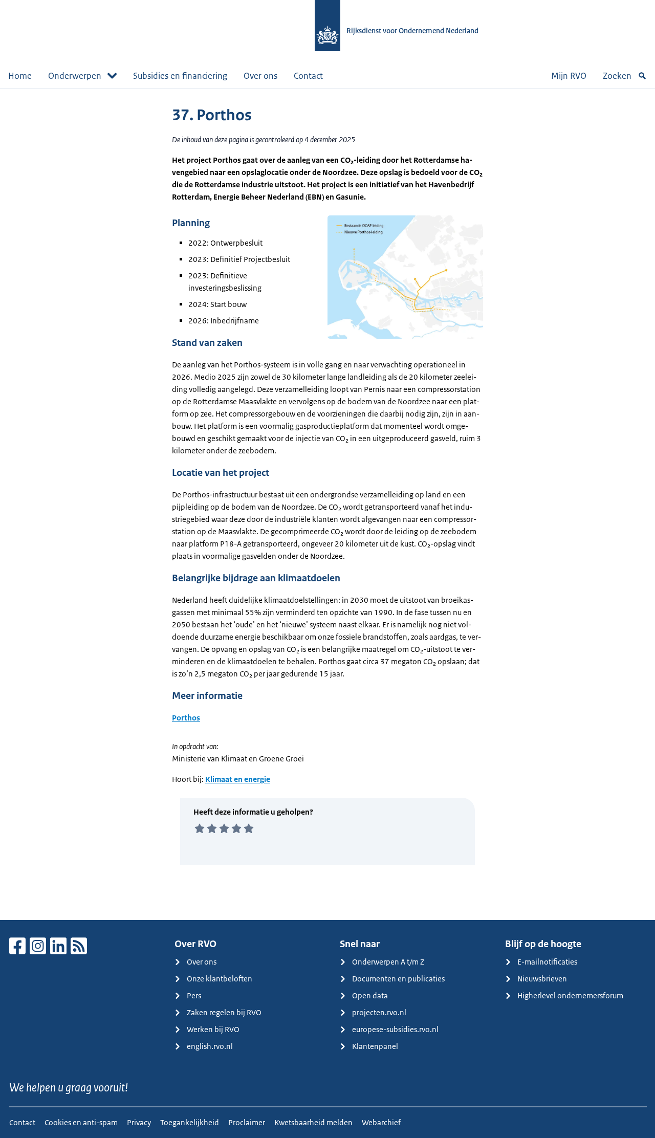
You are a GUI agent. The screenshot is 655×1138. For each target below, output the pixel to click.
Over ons (260, 75)
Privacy (139, 1122)
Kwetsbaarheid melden (313, 1122)
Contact (308, 75)
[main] (327, 504)
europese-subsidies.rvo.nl (395, 1029)
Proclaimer (246, 1122)
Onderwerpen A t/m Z (388, 962)
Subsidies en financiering (180, 75)
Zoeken (617, 75)
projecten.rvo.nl (379, 1012)
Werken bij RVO (213, 1029)
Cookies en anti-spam (81, 1122)
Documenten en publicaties (398, 978)
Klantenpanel (375, 1046)
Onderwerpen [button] (74, 75)
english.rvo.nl (210, 1046)
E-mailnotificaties (547, 962)
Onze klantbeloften (219, 978)
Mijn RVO (568, 75)
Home (20, 75)
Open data (370, 995)
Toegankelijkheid (189, 1122)
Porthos (186, 718)
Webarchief (381, 1122)
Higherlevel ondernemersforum (570, 995)
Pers (194, 995)
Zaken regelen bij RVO (224, 1012)
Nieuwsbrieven (542, 978)
